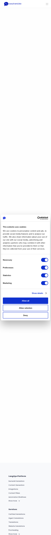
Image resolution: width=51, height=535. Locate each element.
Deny (25, 315)
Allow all (25, 301)
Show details (37, 293)
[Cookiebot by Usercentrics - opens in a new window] (37, 218)
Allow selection (25, 308)
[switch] (44, 268)
